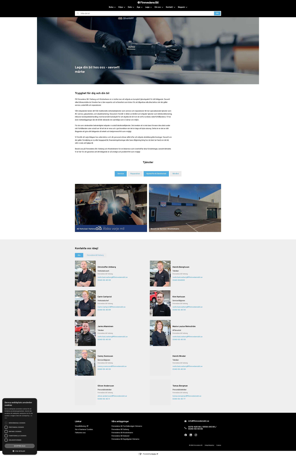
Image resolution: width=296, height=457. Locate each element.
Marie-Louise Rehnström (184, 326)
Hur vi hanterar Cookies (84, 429)
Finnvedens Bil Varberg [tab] (95, 255)
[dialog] (19, 426)
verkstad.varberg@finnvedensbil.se (113, 277)
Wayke (153, 454)
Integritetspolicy (209, 445)
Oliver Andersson (106, 386)
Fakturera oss (80, 433)
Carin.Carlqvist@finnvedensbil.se (111, 307)
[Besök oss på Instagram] (196, 435)
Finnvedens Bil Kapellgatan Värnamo (125, 439)
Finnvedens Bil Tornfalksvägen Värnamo (126, 426)
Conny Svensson (105, 356)
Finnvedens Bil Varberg (120, 429)
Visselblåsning (80, 426)
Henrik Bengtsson (181, 267)
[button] (20, 451)
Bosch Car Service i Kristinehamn (165, 229)
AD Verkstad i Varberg (86, 229)
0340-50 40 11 (104, 399)
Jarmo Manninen (105, 326)
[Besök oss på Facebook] (186, 435)
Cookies (218, 445)
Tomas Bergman (180, 386)
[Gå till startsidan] (148, 2)
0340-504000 (179, 280)
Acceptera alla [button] (19, 446)
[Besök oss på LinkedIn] (191, 435)
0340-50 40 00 (104, 280)
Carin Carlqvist (105, 297)
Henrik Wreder (179, 356)
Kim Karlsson (179, 297)
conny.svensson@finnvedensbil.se (112, 366)
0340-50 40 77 (179, 399)
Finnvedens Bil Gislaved (120, 436)
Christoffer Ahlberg (107, 267)
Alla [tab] (79, 255)
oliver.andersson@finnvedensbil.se (112, 396)
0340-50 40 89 (104, 310)
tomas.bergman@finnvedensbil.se (187, 396)
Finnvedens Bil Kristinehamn (122, 433)
